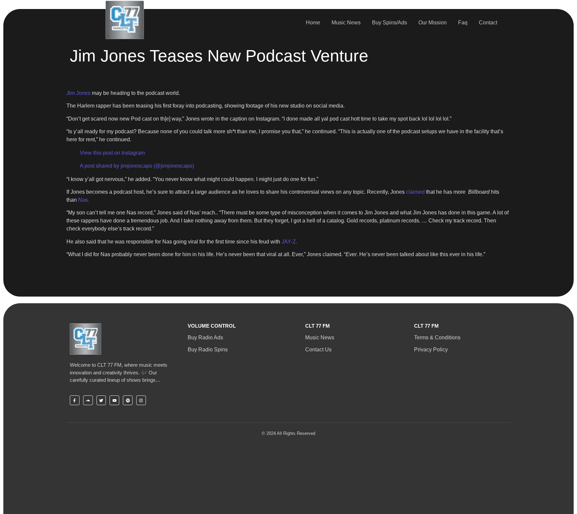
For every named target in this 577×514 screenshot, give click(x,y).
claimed (416, 192)
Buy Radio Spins (208, 349)
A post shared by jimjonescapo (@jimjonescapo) (137, 166)
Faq (462, 22)
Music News (346, 22)
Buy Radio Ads (205, 337)
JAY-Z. (289, 241)
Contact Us (318, 349)
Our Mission (432, 22)
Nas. (83, 200)
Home (313, 22)
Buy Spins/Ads (389, 22)
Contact (488, 22)
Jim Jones (78, 93)
